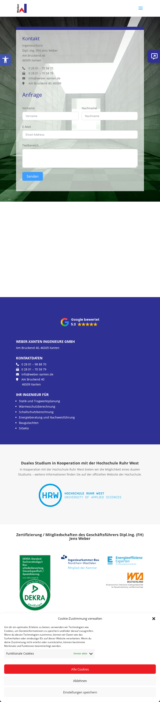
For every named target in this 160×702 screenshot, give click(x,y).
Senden (33, 176)
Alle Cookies (80, 669)
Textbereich (30, 145)
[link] (5, 59)
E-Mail (26, 127)
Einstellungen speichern (80, 692)
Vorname (28, 108)
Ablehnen (80, 681)
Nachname (89, 108)
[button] (154, 619)
